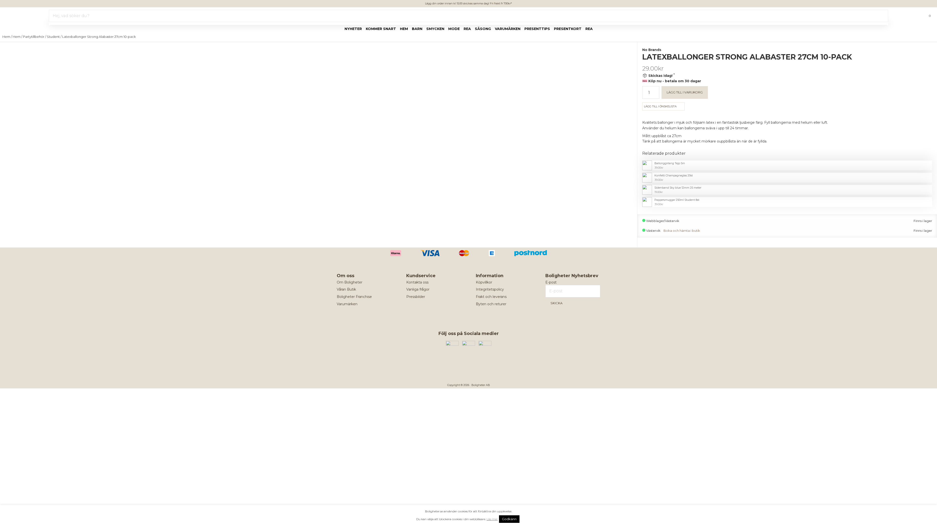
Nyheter (353, 29)
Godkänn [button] (509, 519)
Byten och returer (491, 304)
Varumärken (507, 29)
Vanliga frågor (417, 289)
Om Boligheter (349, 282)
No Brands (651, 50)
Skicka (556, 303)
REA (589, 29)
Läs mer (492, 519)
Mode (454, 29)
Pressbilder (415, 296)
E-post (551, 282)
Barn (417, 29)
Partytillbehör (33, 37)
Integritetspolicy (490, 289)
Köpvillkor (484, 282)
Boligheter (18, 15)
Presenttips (537, 29)
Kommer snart (381, 29)
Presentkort (567, 29)
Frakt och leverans (491, 296)
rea (467, 29)
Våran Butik (346, 289)
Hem (404, 29)
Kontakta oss (417, 282)
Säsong (483, 29)
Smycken (435, 29)
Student (53, 37)
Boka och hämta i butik (681, 231)
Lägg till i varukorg (685, 92)
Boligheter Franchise (354, 296)
